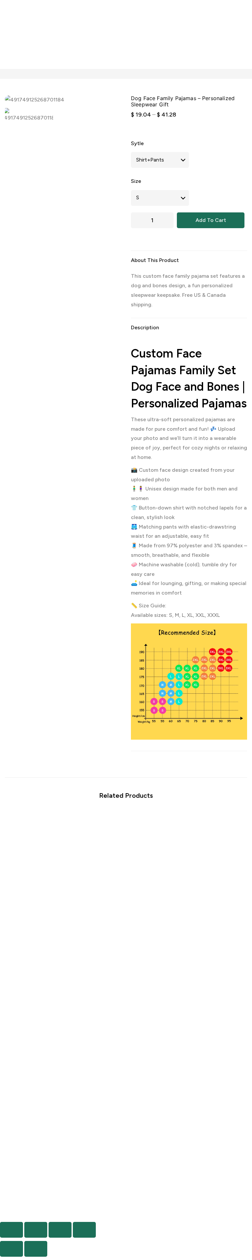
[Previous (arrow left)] (11, 1249)
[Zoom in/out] (11, 1230)
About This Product (155, 260)
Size (136, 181)
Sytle (137, 143)
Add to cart (211, 220)
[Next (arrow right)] (35, 1249)
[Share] (60, 1230)
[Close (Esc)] (84, 1230)
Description (145, 327)
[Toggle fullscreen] (35, 1230)
